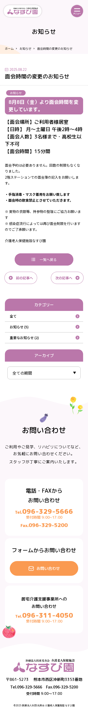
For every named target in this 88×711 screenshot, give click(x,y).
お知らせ (25, 49)
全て (13, 316)
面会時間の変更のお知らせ (54, 49)
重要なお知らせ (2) (24, 337)
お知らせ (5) (19, 326)
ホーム (9, 49)
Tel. (44, 512)
